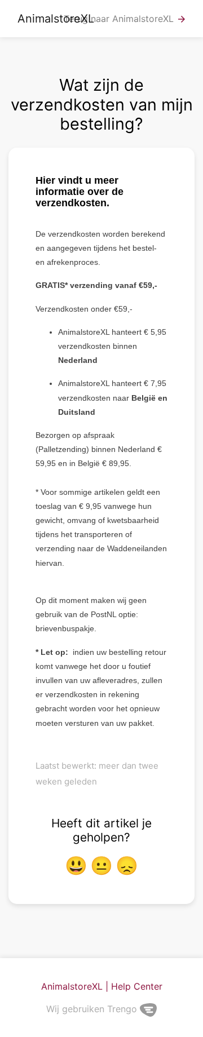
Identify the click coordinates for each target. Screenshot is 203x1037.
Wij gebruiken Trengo (93, 1008)
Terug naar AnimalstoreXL (125, 19)
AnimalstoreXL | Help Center (101, 986)
